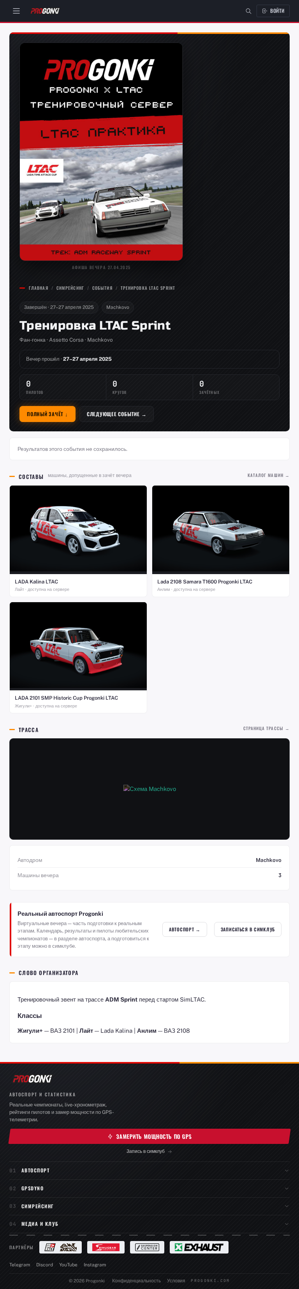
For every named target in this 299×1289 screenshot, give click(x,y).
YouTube (68, 1265)
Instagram (95, 1265)
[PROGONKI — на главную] (45, 11)
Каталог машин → (269, 475)
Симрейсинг (70, 288)
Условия (176, 1281)
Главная (38, 288)
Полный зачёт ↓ (47, 414)
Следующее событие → (117, 414)
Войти (277, 10)
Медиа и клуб (40, 1223)
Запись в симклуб (146, 1151)
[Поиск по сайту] (248, 11)
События (102, 288)
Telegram (19, 1265)
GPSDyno (32, 1188)
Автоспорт (35, 1170)
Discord (44, 1265)
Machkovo (117, 307)
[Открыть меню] (16, 11)
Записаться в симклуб (248, 929)
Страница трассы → (266, 728)
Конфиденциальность (136, 1281)
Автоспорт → (185, 929)
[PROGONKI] (32, 1079)
